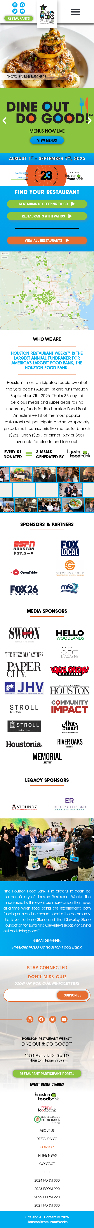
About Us (47, 1130)
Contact (47, 1164)
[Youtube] (22, 11)
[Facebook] (22, 4)
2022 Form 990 (47, 1197)
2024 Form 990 (47, 1180)
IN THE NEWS (47, 1155)
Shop (47, 1172)
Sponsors (47, 1147)
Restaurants (47, 1139)
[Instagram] (14, 4)
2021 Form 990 (47, 1205)
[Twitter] (14, 11)
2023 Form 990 (47, 1189)
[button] (75, 11)
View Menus (47, 140)
